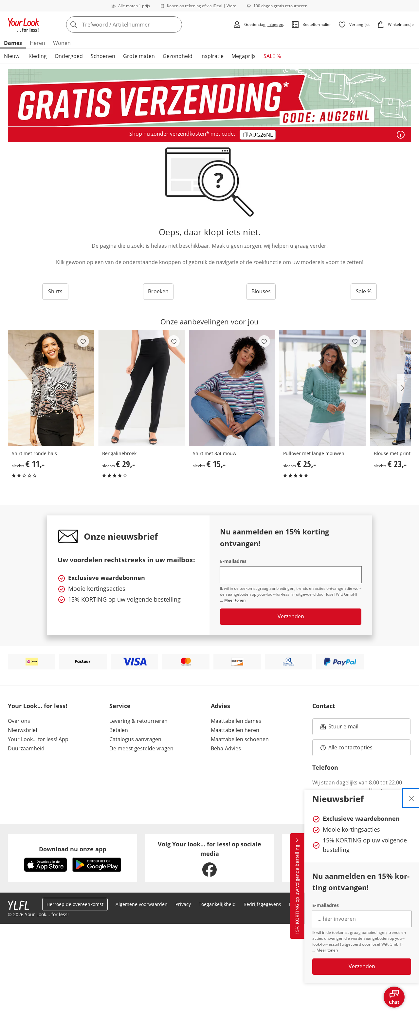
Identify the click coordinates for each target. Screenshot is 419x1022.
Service (120, 706)
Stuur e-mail (343, 728)
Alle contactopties (350, 747)
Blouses (261, 291)
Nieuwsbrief (22, 730)
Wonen (62, 43)
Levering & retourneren (138, 720)
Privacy (183, 904)
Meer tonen (327, 950)
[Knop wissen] (175, 24)
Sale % (364, 291)
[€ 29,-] (141, 388)
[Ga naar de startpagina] (23, 24)
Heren (37, 43)
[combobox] (138, 24)
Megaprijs (243, 56)
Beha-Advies (226, 748)
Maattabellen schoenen (240, 739)
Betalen (118, 730)
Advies (220, 706)
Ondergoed (69, 56)
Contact (323, 706)
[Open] (400, 134)
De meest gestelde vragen (141, 748)
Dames (13, 43)
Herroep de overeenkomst (74, 904)
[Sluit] (411, 798)
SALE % (272, 56)
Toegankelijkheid (217, 904)
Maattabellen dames (236, 720)
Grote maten (139, 56)
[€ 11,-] (51, 388)
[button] (404, 388)
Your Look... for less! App (38, 739)
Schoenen (103, 56)
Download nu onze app (72, 849)
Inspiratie (212, 56)
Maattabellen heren (235, 730)
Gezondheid (177, 56)
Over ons (19, 720)
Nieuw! (12, 56)
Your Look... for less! (37, 706)
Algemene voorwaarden (142, 904)
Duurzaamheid (26, 748)
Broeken (158, 291)
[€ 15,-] (232, 388)
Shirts (55, 291)
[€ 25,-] (322, 388)
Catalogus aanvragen (135, 739)
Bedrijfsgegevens (262, 904)
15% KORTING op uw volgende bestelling (297, 890)
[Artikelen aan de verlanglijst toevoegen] (83, 341)
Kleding (37, 56)
